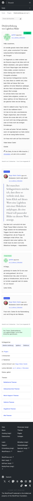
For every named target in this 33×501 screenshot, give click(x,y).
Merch (20, 451)
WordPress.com (8, 457)
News (3, 430)
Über (3, 427)
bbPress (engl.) (7, 463)
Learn (3, 442)
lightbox (18, 345)
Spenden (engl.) (23, 448)
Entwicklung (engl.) (8, 448)
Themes (20, 430)
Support (4, 445)
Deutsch (8, 477)
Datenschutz (6, 436)
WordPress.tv (7, 451)
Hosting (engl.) (6, 433)
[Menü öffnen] (30, 2)
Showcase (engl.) (23, 427)
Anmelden (7, 154)
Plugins (9, 13)
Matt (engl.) (6, 460)
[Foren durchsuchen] (20, 18)
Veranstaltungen (22, 445)
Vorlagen (20, 436)
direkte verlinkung (8, 345)
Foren (3, 8)
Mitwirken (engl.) (22, 442)
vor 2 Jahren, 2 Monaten (18, 37)
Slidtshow (26, 345)
